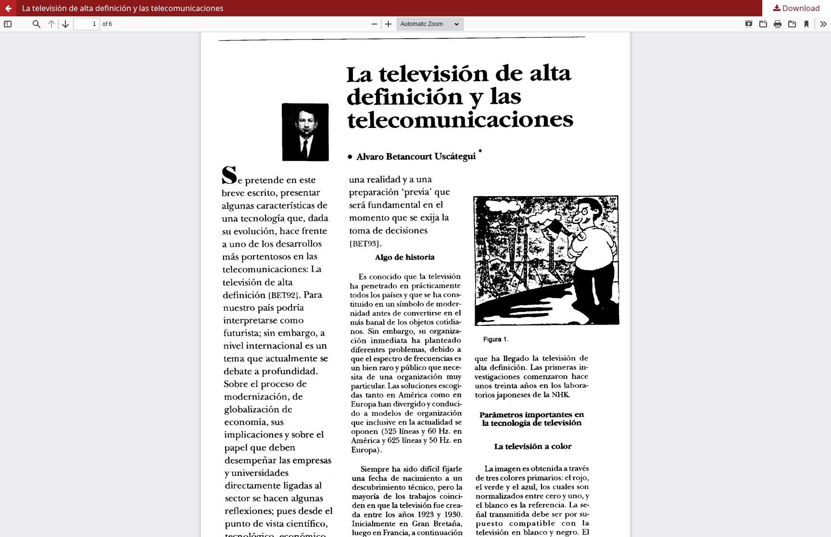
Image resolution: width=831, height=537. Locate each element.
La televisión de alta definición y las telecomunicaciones (123, 8)
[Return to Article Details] (8, 8)
